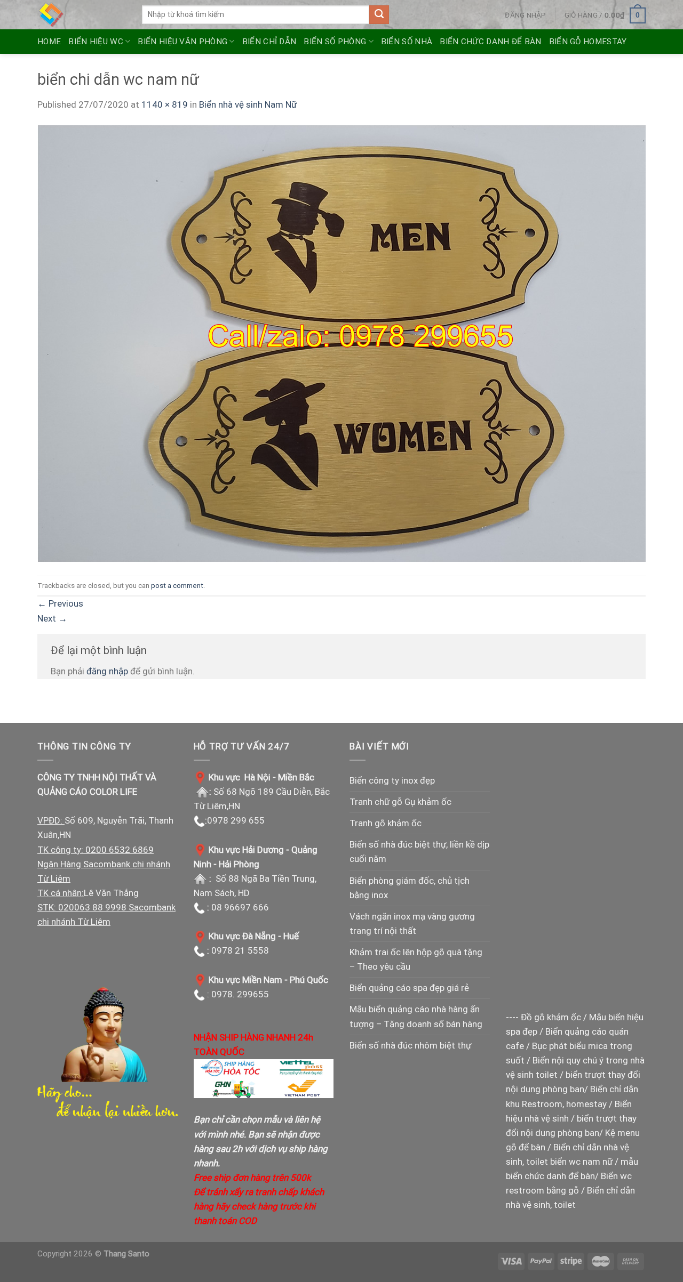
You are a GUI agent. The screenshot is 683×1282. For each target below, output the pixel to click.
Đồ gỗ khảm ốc (551, 1017)
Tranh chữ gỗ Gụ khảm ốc (400, 801)
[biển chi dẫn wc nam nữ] (341, 342)
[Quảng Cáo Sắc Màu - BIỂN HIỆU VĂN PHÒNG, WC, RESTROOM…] (81, 14)
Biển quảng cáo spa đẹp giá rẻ (409, 987)
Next (52, 618)
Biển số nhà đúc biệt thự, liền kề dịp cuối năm (419, 851)
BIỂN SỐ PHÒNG (335, 41)
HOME (49, 41)
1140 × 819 (164, 104)
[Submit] (378, 15)
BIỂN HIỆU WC (95, 41)
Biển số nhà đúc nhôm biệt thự (410, 1045)
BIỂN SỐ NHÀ (406, 41)
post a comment (177, 585)
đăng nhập (107, 671)
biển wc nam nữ (581, 1161)
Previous (60, 603)
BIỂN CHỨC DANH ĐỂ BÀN (490, 41)
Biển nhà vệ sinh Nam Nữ (248, 104)
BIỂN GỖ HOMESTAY (588, 41)
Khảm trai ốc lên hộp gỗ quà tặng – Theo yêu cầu (416, 959)
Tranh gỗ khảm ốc (386, 823)
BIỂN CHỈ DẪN (269, 41)
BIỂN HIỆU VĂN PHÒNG (182, 41)
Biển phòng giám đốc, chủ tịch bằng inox (410, 887)
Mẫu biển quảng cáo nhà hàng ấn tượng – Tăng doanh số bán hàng (416, 1016)
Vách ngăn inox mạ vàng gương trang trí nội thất (412, 923)
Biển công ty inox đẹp (392, 780)
